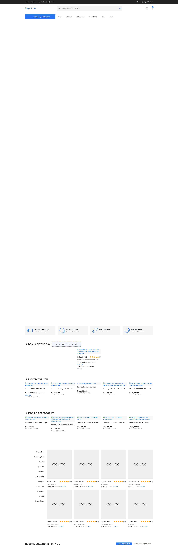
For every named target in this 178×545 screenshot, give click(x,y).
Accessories (40, 476)
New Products (124, 544)
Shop (60, 17)
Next (151, 173)
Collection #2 (82, 357)
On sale (41, 462)
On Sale (69, 17)
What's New (40, 452)
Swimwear (41, 486)
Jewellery (41, 491)
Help (111, 17)
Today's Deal (40, 467)
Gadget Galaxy (133, 481)
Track (103, 17)
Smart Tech (51, 481)
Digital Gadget (106, 481)
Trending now (39, 457)
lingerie (41, 481)
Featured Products (142, 544)
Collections (93, 17)
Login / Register (148, 2)
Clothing (41, 471)
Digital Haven (79, 481)
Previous (26, 173)
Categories (80, 17)
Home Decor (40, 501)
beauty (42, 496)
